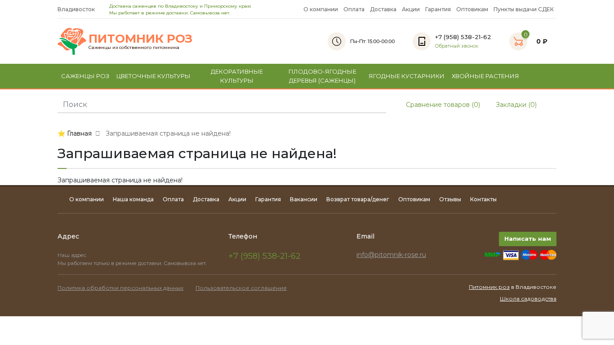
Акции (411, 9)
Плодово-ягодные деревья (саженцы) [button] (322, 76)
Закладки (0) (515, 105)
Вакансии (303, 199)
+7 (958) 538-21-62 (264, 256)
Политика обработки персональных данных (120, 287)
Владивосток (77, 9)
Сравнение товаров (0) (442, 105)
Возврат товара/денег (357, 199)
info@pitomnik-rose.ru (391, 255)
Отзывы (450, 199)
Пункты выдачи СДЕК (524, 9)
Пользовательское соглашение (241, 287)
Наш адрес (73, 255)
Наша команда (133, 199)
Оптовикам (472, 9)
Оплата (354, 9)
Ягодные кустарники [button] (407, 76)
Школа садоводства (528, 298)
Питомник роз (489, 286)
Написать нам (527, 238)
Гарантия (438, 9)
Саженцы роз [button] (85, 76)
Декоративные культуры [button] (237, 76)
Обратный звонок (456, 46)
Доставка (383, 9)
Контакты (483, 199)
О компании (320, 9)
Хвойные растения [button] (485, 76)
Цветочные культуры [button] (153, 76)
